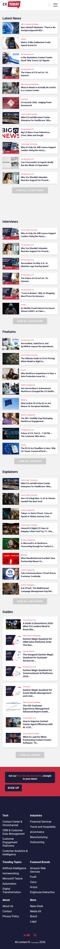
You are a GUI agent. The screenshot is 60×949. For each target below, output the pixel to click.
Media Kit (35, 911)
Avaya (33, 887)
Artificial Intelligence (14, 868)
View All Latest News (30, 190)
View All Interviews (30, 321)
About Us (7, 906)
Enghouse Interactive (42, 892)
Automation (9, 883)
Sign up (13, 787)
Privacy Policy (10, 916)
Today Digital (35, 942)
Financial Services (40, 821)
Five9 (33, 876)
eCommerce (37, 832)
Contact (7, 911)
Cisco (33, 882)
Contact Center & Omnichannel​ (12, 823)
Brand (33, 916)
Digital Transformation (11, 890)
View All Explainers (30, 601)
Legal (33, 921)
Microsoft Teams (12, 878)
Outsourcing (37, 842)
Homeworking (10, 873)
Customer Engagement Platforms (9, 842)
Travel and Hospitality (43, 826)
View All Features (30, 461)
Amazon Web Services (38, 870)
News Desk (36, 906)
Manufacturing (39, 837)
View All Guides (30, 755)
